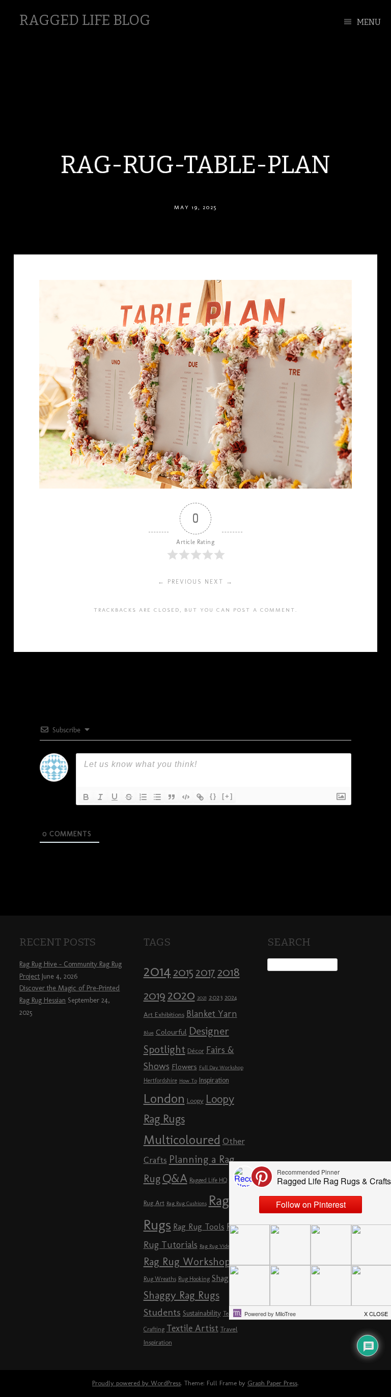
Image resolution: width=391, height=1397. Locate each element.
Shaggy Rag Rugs (181, 1295)
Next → (219, 581)
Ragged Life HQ (208, 1180)
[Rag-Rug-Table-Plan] (195, 486)
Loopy (195, 1100)
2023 (215, 997)
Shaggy (225, 1278)
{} (213, 796)
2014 (157, 971)
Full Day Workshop (221, 1067)
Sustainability (202, 1313)
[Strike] (129, 797)
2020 (181, 995)
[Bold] (86, 797)
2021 (202, 997)
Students (162, 1312)
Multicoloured (182, 1139)
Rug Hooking (194, 1278)
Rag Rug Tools (199, 1227)
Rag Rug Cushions (186, 1203)
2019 (154, 995)
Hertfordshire (160, 1080)
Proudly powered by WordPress (136, 1383)
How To (188, 1080)
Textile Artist (192, 1328)
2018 (228, 971)
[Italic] (100, 797)
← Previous (180, 581)
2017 (205, 972)
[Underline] (114, 797)
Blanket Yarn (211, 1013)
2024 (231, 997)
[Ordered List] (143, 797)
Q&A (174, 1178)
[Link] (200, 797)
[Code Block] (186, 797)
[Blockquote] (171, 797)
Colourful (171, 1032)
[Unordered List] (157, 797)
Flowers (184, 1066)
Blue (149, 1033)
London (164, 1098)
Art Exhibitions (164, 1014)
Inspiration (214, 1080)
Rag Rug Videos (217, 1246)
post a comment (264, 609)
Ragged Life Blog (84, 20)
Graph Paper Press (272, 1383)
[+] (227, 796)
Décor (195, 1050)
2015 (183, 972)
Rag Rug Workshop (187, 1261)
